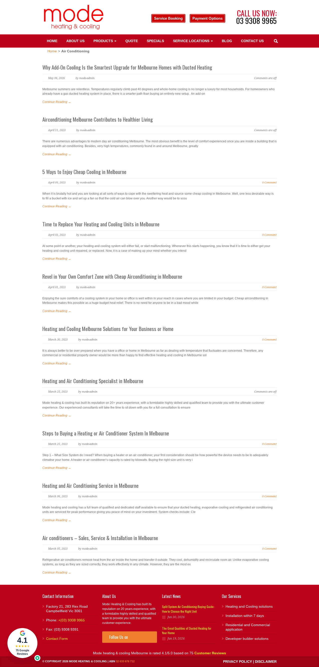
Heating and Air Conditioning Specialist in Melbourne (92, 381)
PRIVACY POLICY (237, 662)
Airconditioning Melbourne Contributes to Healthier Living (97, 119)
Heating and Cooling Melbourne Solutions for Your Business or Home (107, 329)
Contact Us (252, 41)
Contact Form (57, 639)
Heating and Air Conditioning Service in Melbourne (90, 485)
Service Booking (168, 18)
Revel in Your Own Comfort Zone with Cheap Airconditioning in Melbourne (112, 276)
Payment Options (207, 18)
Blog (227, 41)
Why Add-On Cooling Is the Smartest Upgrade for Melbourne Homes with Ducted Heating (127, 67)
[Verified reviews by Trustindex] (37, 658)
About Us (75, 41)
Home (52, 41)
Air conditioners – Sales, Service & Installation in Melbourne (100, 538)
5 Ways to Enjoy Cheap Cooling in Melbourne (84, 171)
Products (104, 41)
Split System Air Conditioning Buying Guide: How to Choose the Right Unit (188, 608)
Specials (155, 41)
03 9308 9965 (256, 20)
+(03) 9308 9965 (71, 620)
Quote (131, 41)
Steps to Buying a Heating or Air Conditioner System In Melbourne (105, 433)
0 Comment (269, 182)
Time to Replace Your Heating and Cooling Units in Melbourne (101, 224)
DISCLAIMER (266, 662)
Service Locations (193, 41)
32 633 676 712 (125, 661)
